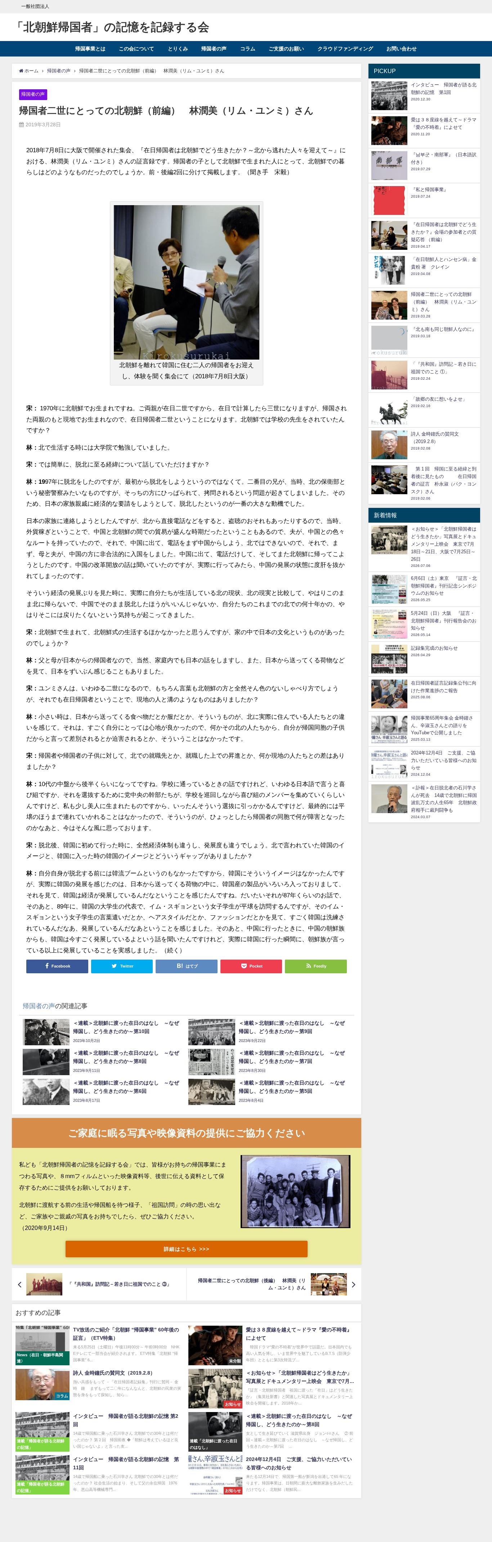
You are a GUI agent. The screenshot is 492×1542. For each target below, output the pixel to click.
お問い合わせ (401, 48)
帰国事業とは (90, 48)
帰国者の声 (214, 48)
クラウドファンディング (345, 48)
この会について (136, 48)
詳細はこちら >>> (186, 1249)
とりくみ (178, 48)
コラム (247, 48)
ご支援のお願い (286, 48)
